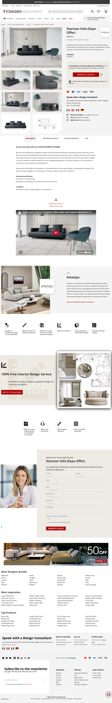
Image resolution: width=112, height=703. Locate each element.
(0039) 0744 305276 (84, 120)
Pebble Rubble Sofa (64, 621)
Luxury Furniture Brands (93, 596)
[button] (8, 19)
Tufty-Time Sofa (90, 616)
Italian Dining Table (36, 603)
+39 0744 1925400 (61, 699)
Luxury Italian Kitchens (65, 601)
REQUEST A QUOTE (85, 74)
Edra (2, 582)
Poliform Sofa (62, 605)
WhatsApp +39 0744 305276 (74, 699)
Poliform (60, 585)
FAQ (86, 138)
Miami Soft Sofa (34, 623)
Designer (59, 680)
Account (58, 675)
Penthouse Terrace (7, 598)
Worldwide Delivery (50, 138)
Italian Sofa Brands (91, 603)
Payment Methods (71, 138)
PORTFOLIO (19, 6)
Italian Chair (33, 605)
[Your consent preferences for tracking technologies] (1, 527)
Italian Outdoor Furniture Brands (12, 605)
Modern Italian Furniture (93, 598)
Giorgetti (32, 578)
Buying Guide (78, 678)
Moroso (60, 575)
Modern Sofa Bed (35, 601)
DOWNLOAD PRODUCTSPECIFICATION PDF (56, 205)
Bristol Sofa (5, 619)
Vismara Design (90, 585)
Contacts (58, 678)
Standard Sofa (62, 626)
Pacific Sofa (61, 619)
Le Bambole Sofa (35, 619)
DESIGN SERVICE (28, 6)
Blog (57, 682)
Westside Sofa (90, 619)
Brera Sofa (4, 616)
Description (30, 138)
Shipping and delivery (81, 673)
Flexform (4, 585)
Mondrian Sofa (34, 626)
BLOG (13, 6)
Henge (31, 575)
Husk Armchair (90, 623)
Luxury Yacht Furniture (9, 601)
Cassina (4, 580)
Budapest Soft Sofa (7, 621)
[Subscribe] (43, 680)
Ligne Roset (33, 582)
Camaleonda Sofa (7, 623)
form (65, 644)
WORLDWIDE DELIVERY (103, 6)
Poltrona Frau (90, 575)
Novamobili (61, 580)
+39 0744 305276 (83, 644)
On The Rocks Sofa (63, 616)
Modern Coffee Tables (36, 596)
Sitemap (76, 682)
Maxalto (32, 585)
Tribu (87, 582)
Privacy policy (96, 675)
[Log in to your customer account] (92, 11)
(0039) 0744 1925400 (82, 117)
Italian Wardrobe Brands (65, 598)
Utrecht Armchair (91, 626)
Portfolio (58, 684)
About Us (59, 673)
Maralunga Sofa (34, 621)
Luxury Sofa (89, 601)
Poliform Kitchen (63, 603)
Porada (87, 578)
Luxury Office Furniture (37, 598)
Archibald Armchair (92, 621)
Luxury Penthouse (7, 596)
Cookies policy (96, 678)
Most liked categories (80, 684)
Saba (87, 580)
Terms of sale (96, 673)
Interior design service (81, 680)
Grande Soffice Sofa (36, 616)
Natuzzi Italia (61, 578)
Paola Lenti (61, 582)
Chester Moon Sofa (7, 626)
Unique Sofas (89, 605)
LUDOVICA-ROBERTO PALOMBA (81, 40)
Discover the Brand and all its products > (81, 302)
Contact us (36, 6)
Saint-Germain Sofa (64, 623)
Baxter (3, 578)
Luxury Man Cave (7, 603)
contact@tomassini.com (90, 115)
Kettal (31, 580)
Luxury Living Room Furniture (67, 596)
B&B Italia (4, 575)
